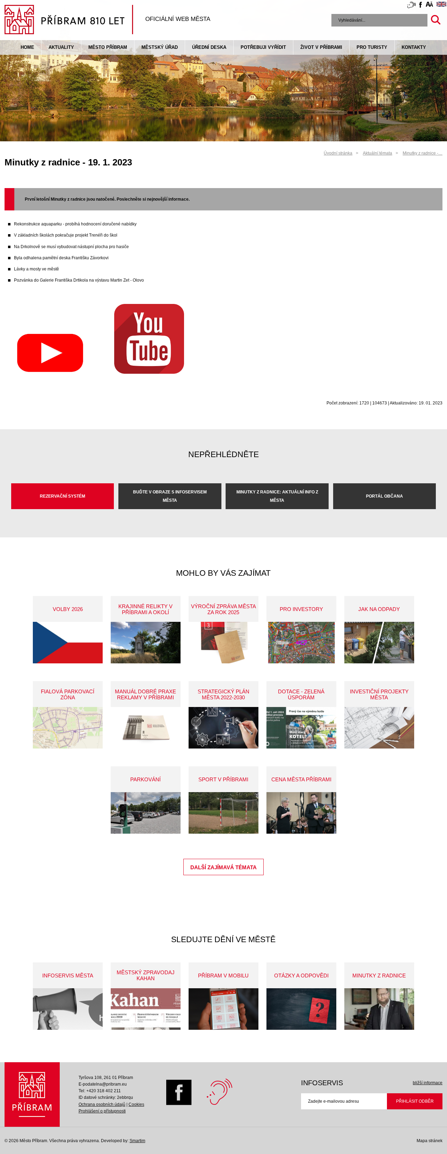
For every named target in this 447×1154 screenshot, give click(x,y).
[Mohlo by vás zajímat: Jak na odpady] (379, 642)
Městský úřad (159, 47)
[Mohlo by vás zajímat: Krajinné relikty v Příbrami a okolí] (146, 642)
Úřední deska (209, 47)
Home (27, 47)
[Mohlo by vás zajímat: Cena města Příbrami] (301, 813)
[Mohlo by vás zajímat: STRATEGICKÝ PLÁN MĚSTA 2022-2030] (223, 728)
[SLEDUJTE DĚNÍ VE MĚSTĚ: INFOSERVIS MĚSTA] (68, 1009)
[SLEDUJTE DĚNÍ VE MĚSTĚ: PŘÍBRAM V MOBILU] (223, 1009)
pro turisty (372, 47)
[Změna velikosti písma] (429, 5)
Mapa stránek (429, 1140)
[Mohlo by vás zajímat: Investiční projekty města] (379, 728)
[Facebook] (179, 1103)
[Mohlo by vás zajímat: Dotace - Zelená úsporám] (301, 728)
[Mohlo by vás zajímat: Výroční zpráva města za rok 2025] (223, 642)
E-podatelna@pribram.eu (103, 1084)
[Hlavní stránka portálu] (69, 20)
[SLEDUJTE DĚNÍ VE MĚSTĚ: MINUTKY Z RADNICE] (379, 1009)
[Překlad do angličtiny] (441, 5)
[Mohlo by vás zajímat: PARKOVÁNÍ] (146, 813)
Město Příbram (107, 47)
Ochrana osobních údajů (102, 1104)
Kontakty (414, 47)
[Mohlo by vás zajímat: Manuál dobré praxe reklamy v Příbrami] (146, 728)
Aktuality (61, 47)
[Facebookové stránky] (420, 6)
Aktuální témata (377, 153)
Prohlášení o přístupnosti (102, 1111)
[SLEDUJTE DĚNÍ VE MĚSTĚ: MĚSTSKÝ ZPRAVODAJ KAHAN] (146, 1009)
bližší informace (427, 1082)
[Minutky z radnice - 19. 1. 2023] (50, 372)
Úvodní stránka (338, 153)
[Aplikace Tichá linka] (411, 6)
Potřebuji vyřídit (263, 47)
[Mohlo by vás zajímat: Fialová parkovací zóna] (68, 728)
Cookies (136, 1104)
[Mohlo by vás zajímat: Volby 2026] (68, 642)
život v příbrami (321, 47)
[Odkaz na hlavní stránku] (32, 1094)
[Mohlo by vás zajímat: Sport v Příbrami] (223, 813)
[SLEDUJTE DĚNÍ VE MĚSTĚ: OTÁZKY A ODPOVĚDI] (301, 1009)
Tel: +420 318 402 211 (100, 1090)
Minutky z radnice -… (422, 153)
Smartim (137, 1140)
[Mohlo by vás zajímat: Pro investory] (301, 642)
